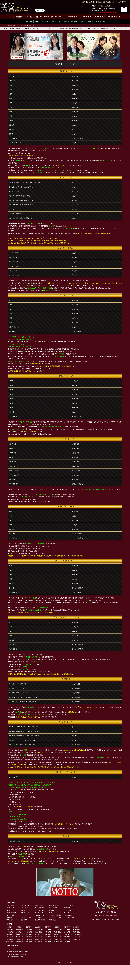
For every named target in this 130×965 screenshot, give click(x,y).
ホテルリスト (28, 21)
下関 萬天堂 (29, 939)
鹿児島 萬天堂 (58, 941)
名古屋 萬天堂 (68, 934)
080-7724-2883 (102, 5)
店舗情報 (19, 16)
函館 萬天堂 (38, 927)
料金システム (46, 21)
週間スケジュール (54, 905)
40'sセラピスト (100, 16)
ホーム (12, 16)
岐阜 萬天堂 (38, 934)
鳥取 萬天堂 (9, 939)
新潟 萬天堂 (57, 932)
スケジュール (59, 16)
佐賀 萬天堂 (9, 941)
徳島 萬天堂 (48, 939)
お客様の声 (38, 16)
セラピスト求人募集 (87, 21)
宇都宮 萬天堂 (39, 929)
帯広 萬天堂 (29, 927)
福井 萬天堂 (19, 934)
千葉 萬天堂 (29, 932)
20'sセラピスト (73, 16)
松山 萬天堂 (57, 939)
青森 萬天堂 (48, 927)
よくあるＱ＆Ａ (39, 910)
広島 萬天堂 (76, 937)
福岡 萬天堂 (76, 939)
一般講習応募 (68, 915)
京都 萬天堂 (19, 937)
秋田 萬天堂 (67, 927)
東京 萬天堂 (76, 929)
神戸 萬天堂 (57, 937)
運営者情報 (24, 920)
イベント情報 (68, 910)
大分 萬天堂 (29, 941)
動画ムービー (25, 910)
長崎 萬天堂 (19, 941)
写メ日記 (28, 16)
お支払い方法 (56, 21)
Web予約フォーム (11, 920)
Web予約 (37, 21)
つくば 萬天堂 (58, 929)
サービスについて (26, 905)
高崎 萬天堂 (29, 929)
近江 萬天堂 (9, 937)
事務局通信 (52, 920)
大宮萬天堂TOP (39, 917)
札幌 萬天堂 (19, 927)
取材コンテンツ (25, 913)
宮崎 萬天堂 (48, 941)
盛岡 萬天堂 (57, 927)
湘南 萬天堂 (48, 932)
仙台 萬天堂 (76, 927)
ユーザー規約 (10, 915)
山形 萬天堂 (9, 929)
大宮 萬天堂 (67, 929)
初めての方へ (10, 905)
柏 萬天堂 (19, 932)
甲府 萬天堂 (76, 932)
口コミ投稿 (65, 21)
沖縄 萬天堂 (67, 941)
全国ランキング (39, 915)
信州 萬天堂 (67, 932)
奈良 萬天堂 (38, 937)
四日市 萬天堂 (77, 934)
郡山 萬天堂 (19, 929)
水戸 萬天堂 (48, 929)
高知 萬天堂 (67, 939)
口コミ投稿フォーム (70, 917)
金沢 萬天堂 (29, 934)
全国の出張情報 (11, 913)
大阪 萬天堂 (29, 937)
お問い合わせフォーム (56, 917)
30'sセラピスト (86, 16)
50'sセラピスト (114, 16)
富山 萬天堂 (9, 934)
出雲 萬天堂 (19, 939)
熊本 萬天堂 (38, 941)
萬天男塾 (9, 917)
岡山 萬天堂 (67, 937)
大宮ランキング (25, 915)
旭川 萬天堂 (9, 927)
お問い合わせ (75, 21)
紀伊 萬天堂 (48, 937)
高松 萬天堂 (38, 939)
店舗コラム (52, 913)
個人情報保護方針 (40, 920)
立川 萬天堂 (9, 932)
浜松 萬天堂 (57, 934)
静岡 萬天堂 (48, 934)
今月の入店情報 (68, 905)
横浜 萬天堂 (38, 932)
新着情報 (52, 910)
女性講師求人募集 (100, 21)
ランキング (48, 16)
